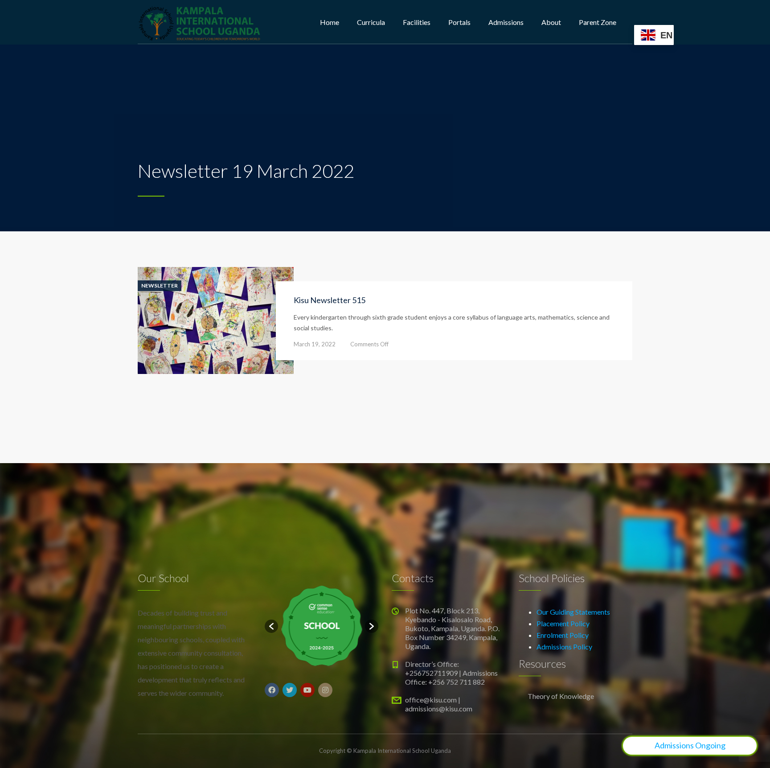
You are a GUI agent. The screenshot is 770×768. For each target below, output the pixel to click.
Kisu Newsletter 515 (329, 300)
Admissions (506, 22)
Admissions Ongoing (690, 745)
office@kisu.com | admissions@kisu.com (438, 704)
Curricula (371, 22)
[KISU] (200, 22)
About (551, 22)
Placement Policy (563, 623)
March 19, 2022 (315, 344)
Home (329, 22)
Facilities (416, 22)
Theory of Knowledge (561, 696)
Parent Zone (597, 22)
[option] (321, 626)
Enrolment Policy (563, 635)
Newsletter (159, 285)
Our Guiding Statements (573, 612)
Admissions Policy (564, 646)
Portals (459, 22)
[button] (271, 626)
